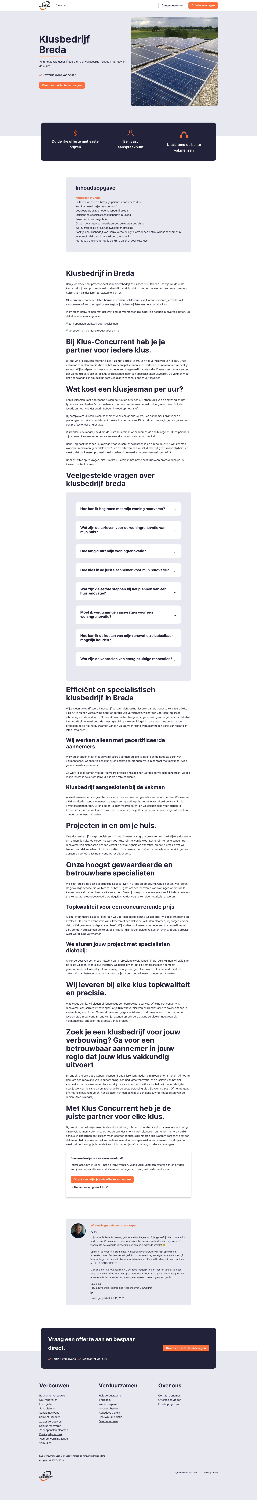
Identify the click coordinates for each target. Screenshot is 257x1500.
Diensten (61, 5)
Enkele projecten (168, 1404)
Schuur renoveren (50, 1425)
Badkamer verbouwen (52, 1395)
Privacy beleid (211, 1472)
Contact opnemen (173, 5)
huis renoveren (90, 1092)
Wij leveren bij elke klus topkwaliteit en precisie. (104, 227)
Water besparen (108, 1404)
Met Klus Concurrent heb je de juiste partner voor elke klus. (112, 240)
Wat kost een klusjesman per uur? (96, 206)
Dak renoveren (48, 1399)
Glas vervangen (108, 1421)
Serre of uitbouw (49, 1416)
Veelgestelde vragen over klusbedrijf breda (102, 210)
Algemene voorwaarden (185, 1472)
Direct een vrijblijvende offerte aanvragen (102, 1179)
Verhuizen (45, 1443)
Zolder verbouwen (50, 1421)
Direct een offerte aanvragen (62, 85)
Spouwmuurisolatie (110, 1416)
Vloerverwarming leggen (54, 1438)
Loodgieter (46, 1404)
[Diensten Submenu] (68, 5)
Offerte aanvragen (203, 5)
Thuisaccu (105, 1399)
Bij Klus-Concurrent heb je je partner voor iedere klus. (108, 202)
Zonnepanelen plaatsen (53, 1430)
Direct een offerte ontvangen (186, 1348)
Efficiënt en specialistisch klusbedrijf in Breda (103, 214)
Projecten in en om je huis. (92, 219)
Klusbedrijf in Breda (88, 197)
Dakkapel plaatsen (50, 1434)
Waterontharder (108, 1408)
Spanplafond (47, 1408)
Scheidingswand (49, 1412)
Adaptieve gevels (109, 1412)
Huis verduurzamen (111, 1395)
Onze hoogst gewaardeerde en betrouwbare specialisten (111, 223)
